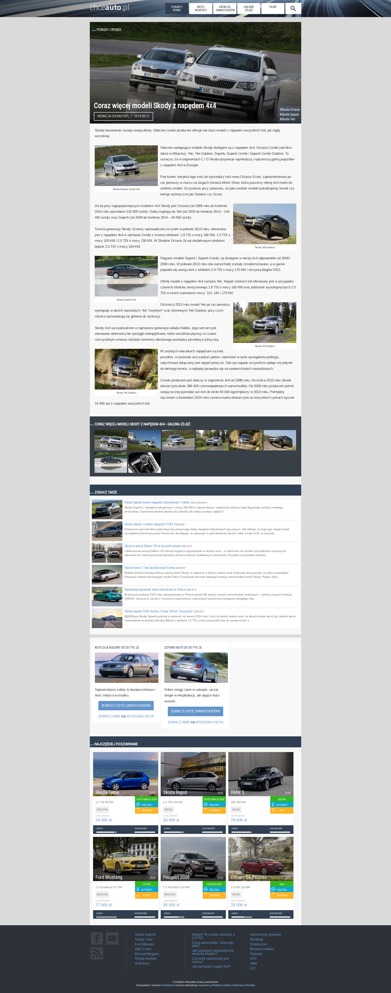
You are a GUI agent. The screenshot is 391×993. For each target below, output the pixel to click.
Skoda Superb (145, 934)
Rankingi (256, 939)
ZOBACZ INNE (109, 716)
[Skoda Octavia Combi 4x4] (126, 185)
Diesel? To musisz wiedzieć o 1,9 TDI (213, 936)
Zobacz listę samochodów (126, 705)
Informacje (238, 985)
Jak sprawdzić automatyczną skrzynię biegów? (213, 952)
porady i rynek (176, 8)
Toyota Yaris (144, 939)
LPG (253, 958)
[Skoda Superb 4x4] (126, 295)
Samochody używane (265, 934)
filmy (273, 7)
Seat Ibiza (142, 963)
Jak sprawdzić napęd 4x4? (211, 966)
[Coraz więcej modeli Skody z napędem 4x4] (111, 450)
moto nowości (201, 8)
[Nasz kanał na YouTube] (112, 944)
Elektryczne (258, 944)
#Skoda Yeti (287, 119)
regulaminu (204, 985)
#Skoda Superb (289, 114)
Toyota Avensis (146, 958)
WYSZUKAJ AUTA (140, 716)
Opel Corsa (143, 949)
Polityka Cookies (221, 985)
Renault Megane (147, 954)
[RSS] (97, 959)
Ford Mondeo (144, 944)
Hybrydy (256, 954)
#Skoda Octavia (290, 110)
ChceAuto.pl (168, 985)
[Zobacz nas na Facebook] (97, 944)
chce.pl (110, 5)
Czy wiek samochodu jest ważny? (210, 960)
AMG (253, 963)
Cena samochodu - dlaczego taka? (213, 944)
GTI (252, 968)
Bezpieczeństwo (262, 949)
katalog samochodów (225, 8)
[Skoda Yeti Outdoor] (264, 243)
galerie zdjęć (249, 8)
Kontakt (250, 985)
